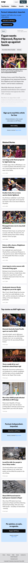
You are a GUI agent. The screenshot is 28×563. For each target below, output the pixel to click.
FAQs (13, 554)
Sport (3, 31)
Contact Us (23, 554)
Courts (21, 6)
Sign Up (23, 2)
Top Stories (5, 6)
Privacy (8, 554)
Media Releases (14, 556)
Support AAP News (14, 531)
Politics (13, 6)
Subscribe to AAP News (9, 20)
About (17, 554)
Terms (4, 554)
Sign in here (18, 130)
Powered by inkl (14, 559)
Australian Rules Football (8, 49)
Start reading (14, 125)
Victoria (19, 49)
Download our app (7, 24)
